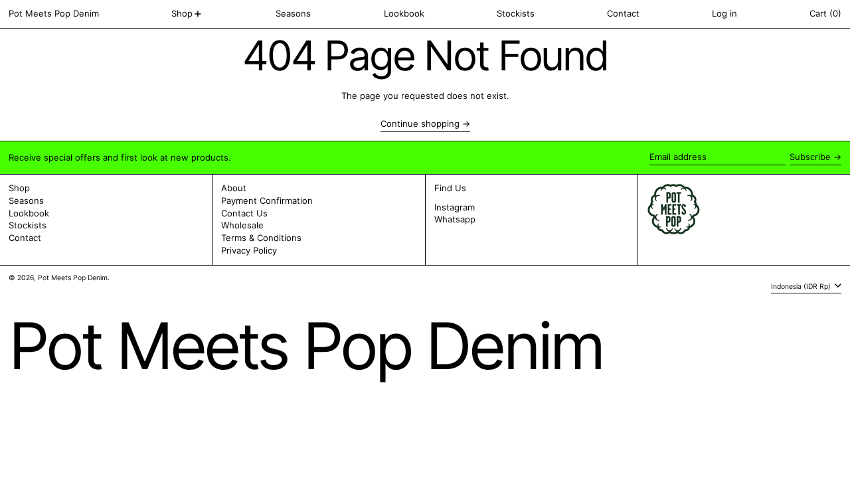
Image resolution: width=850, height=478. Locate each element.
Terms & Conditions (261, 237)
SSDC (48, 290)
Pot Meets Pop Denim (54, 13)
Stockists (27, 225)
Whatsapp (454, 219)
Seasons (26, 200)
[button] (825, 14)
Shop (19, 188)
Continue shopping (420, 124)
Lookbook (29, 213)
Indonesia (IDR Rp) (802, 285)
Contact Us (244, 213)
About (233, 188)
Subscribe (810, 156)
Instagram (454, 207)
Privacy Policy (249, 250)
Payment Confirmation (267, 200)
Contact (25, 237)
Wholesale (242, 225)
